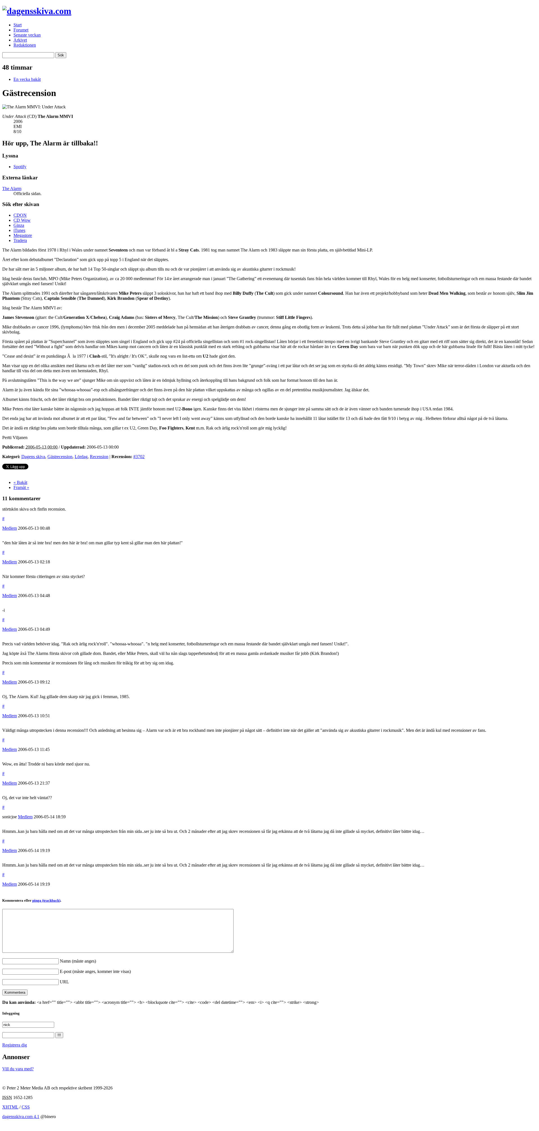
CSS (26, 1107)
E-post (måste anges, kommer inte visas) (95, 971)
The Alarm (11, 188)
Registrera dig (14, 1045)
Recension (99, 456)
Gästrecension (59, 456)
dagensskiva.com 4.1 (20, 1116)
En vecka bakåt (27, 79)
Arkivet (20, 40)
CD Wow (22, 220)
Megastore (22, 235)
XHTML (10, 1107)
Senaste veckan (27, 35)
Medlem (9, 528)
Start (17, 24)
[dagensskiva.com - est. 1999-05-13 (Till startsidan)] (36, 11)
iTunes (19, 230)
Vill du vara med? (18, 1068)
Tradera (20, 240)
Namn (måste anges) (78, 961)
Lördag (81, 456)
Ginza (18, 225)
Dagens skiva (33, 456)
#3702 (139, 456)
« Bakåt (20, 482)
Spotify (19, 166)
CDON (20, 215)
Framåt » (21, 487)
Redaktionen (24, 45)
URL (64, 981)
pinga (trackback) (46, 900)
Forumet (20, 30)
